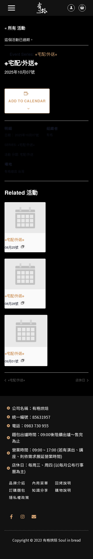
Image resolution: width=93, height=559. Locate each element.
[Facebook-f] (11, 516)
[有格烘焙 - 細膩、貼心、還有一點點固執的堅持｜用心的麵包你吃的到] (42, 8)
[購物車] (82, 8)
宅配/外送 (26, 154)
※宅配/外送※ (26, 144)
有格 (49, 134)
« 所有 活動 (15, 28)
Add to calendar (27, 100)
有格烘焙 (50, 540)
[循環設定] (22, 246)
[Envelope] (33, 516)
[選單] (11, 7)
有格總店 (11, 171)
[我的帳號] (71, 8)
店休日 (81, 380)
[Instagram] (22, 516)
